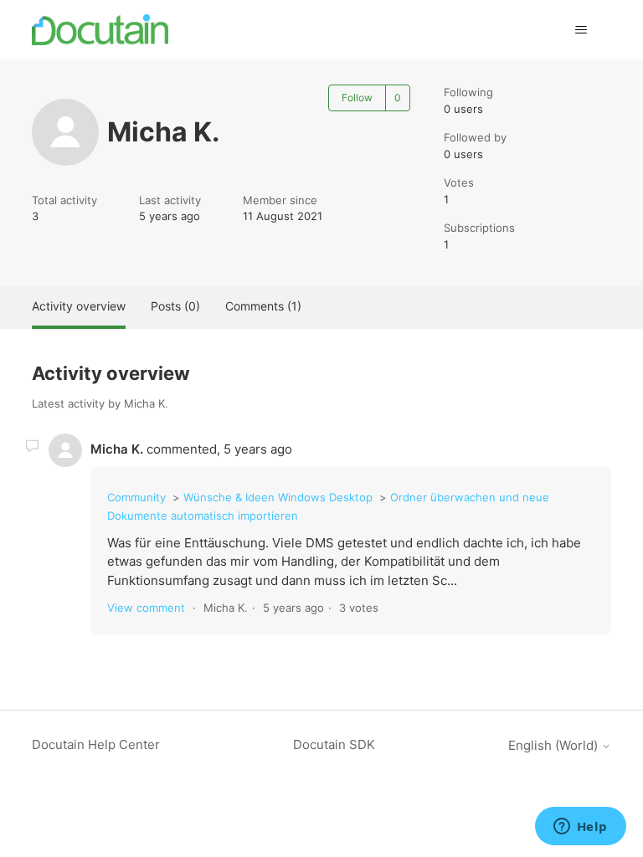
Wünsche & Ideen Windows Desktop (278, 497)
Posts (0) (175, 306)
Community (136, 497)
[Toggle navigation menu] (581, 30)
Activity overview (79, 306)
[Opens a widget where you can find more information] (580, 828)
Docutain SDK (334, 744)
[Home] (100, 29)
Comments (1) (263, 306)
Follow (357, 97)
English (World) (554, 745)
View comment (146, 607)
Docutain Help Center (96, 744)
